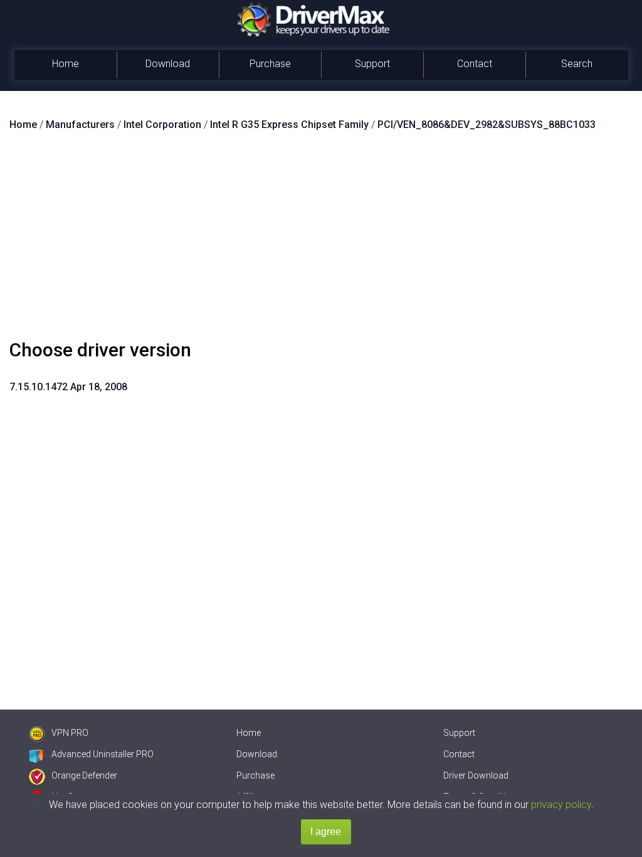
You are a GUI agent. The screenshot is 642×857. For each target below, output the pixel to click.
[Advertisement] (321, 240)
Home (65, 64)
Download (167, 64)
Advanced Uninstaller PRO (102, 754)
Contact (474, 64)
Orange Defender (84, 775)
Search (576, 64)
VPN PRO (69, 732)
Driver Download (475, 775)
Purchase (270, 64)
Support (372, 64)
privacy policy (561, 805)
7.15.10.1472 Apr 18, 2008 (68, 387)
